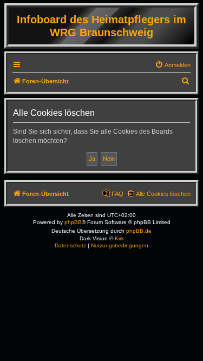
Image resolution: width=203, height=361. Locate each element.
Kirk (119, 238)
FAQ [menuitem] (117, 194)
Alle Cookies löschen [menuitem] (163, 194)
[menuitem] (173, 64)
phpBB (73, 222)
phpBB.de (139, 231)
